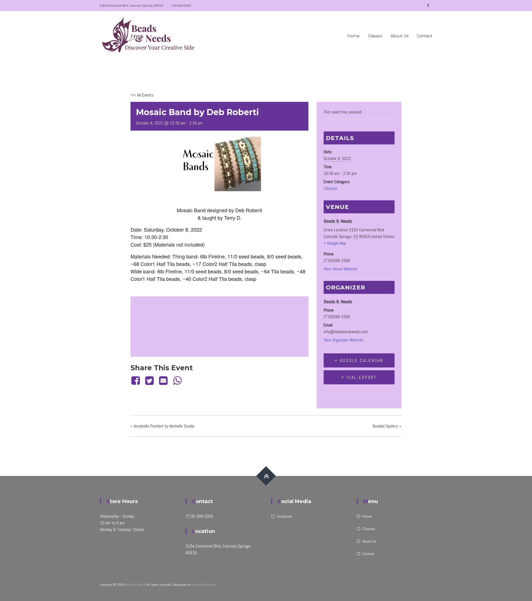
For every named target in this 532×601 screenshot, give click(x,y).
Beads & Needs (135, 584)
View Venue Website (340, 269)
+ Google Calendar (359, 360)
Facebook (284, 516)
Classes (375, 35)
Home (353, 35)
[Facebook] (136, 380)
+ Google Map (335, 243)
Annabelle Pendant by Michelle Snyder (163, 426)
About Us (399, 35)
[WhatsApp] (177, 380)
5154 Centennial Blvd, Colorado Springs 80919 (131, 5)
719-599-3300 (181, 5)
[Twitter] (149, 380)
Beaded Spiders (387, 426)
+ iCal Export (359, 377)
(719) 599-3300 (199, 516)
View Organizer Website (343, 340)
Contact (424, 35)
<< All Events (142, 95)
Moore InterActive (204, 584)
